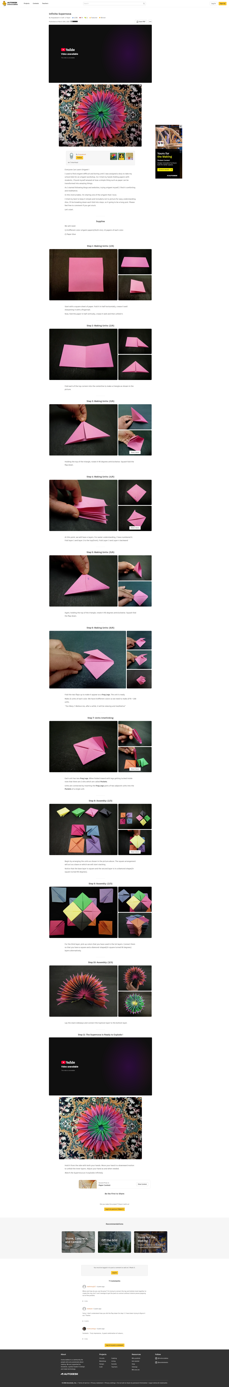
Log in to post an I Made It (114, 1209)
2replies (86, 1321)
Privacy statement (97, 1383)
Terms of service (83, 1383)
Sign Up (222, 4)
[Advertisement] (168, 152)
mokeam (90, 1309)
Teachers (45, 3)
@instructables (163, 1358)
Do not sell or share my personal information (132, 1383)
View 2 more (135, 452)
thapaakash (55, 18)
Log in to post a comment (114, 1345)
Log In (213, 4)
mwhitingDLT (91, 1287)
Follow (79, 158)
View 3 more (135, 852)
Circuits (101, 1358)
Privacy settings (110, 1383)
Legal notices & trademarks (158, 1383)
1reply (86, 1301)
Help (133, 1364)
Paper (68, 18)
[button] (150, 21)
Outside (114, 1364)
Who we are (136, 1370)
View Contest (142, 1184)
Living (113, 1361)
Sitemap (134, 1367)
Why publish (136, 1358)
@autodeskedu (163, 1362)
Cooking (114, 1358)
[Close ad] (180, 126)
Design (101, 1364)
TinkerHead (74, 162)
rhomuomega (91, 1329)
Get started (135, 1361)
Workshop (102, 1361)
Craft (62, 18)
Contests (36, 3)
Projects (26, 3)
